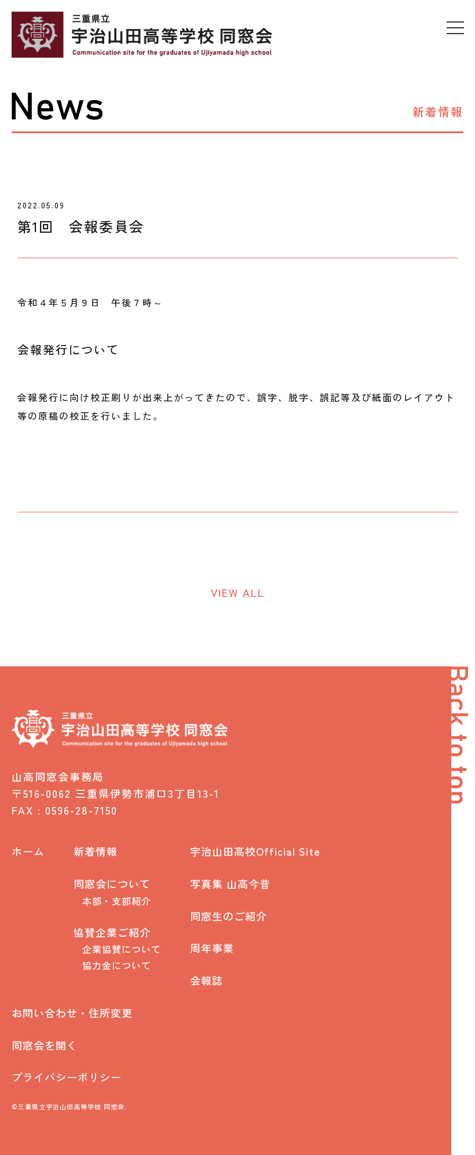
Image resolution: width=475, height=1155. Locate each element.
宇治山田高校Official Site (255, 851)
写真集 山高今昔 (230, 884)
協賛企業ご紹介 (112, 932)
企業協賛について (121, 949)
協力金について (116, 965)
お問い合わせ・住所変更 (72, 1013)
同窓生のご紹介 (228, 916)
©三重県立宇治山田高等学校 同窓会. (69, 1106)
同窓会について (112, 884)
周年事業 (212, 948)
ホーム (28, 851)
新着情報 (96, 851)
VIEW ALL (238, 592)
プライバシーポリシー (67, 1077)
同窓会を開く (45, 1045)
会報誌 (206, 980)
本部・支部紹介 (116, 901)
